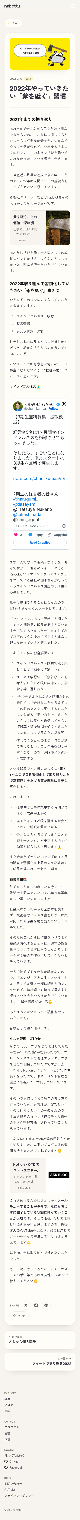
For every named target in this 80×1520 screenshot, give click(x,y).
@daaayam (24, 504)
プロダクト (11, 1427)
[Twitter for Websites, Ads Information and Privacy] (64, 526)
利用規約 (10, 1489)
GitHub (14, 1461)
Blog (13, 23)
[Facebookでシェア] (36, 1305)
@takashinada (27, 514)
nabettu (12, 6)
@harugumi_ (25, 499)
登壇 (7, 1439)
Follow (53, 409)
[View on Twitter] (64, 406)
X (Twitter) (16, 1455)
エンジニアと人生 (33, 977)
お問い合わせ (13, 1483)
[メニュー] (73, 6)
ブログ (8, 1405)
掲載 (7, 1411)
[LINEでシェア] (46, 1305)
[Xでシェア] (26, 1305)
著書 (7, 1433)
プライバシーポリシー (19, 1495)
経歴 (7, 1399)
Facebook (16, 1467)
